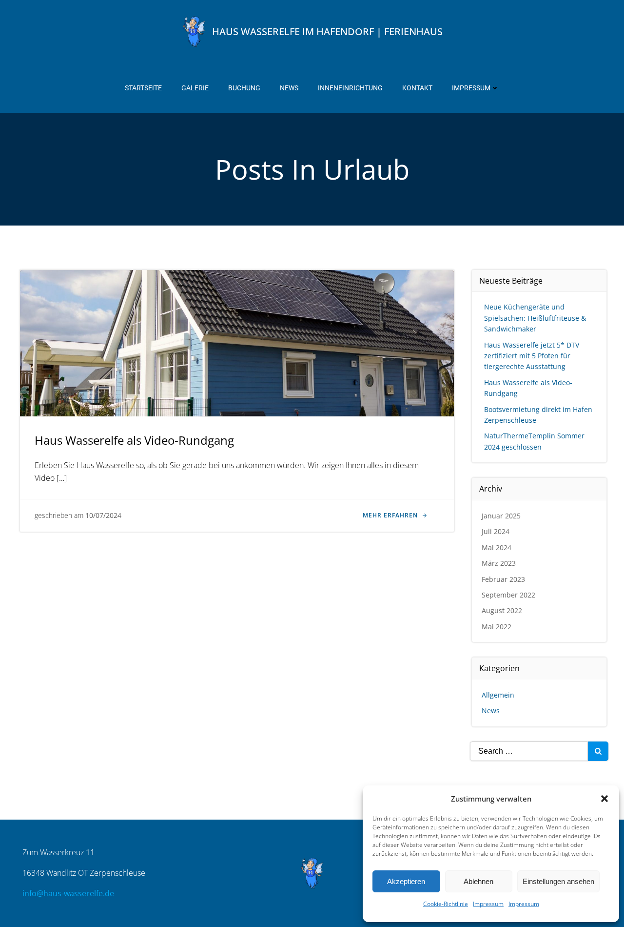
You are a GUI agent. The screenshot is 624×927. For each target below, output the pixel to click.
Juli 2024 (495, 531)
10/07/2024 (103, 515)
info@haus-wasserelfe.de (68, 893)
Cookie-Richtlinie (445, 904)
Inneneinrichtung (350, 88)
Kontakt (417, 88)
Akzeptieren (406, 881)
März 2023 (499, 563)
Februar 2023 (503, 579)
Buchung (244, 88)
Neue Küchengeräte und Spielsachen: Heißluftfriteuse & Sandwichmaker (535, 317)
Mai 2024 (496, 547)
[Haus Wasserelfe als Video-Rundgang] (237, 342)
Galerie (195, 88)
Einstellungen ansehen (558, 881)
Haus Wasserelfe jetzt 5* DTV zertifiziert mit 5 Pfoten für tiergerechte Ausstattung (531, 355)
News (289, 88)
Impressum (488, 904)
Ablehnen (478, 881)
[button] (604, 798)
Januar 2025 (501, 515)
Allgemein (498, 695)
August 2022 (502, 610)
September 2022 (508, 594)
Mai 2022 (496, 626)
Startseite (143, 88)
